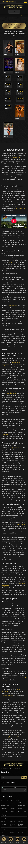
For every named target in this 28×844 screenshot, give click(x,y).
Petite (2, 824)
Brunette (20, 818)
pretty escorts (12, 306)
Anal (2, 832)
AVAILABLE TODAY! (21, 825)
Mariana (6, 136)
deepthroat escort (12, 737)
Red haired (3, 835)
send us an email (9, 750)
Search (24, 777)
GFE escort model (19, 524)
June (19, 86)
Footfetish (20, 811)
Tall (2, 815)
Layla (7, 94)
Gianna (19, 94)
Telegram (10, 842)
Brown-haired (13, 824)
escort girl (4, 181)
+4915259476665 (9, 2)
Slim (11, 808)
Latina (11, 832)
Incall (19, 815)
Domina (3, 818)
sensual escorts (11, 393)
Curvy (19, 808)
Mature (11, 821)
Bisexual (3, 801)
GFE (11, 811)
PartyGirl (20, 805)
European (3, 805)
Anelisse (19, 101)
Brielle (7, 101)
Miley (5, 54)
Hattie (17, 119)
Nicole (17, 72)
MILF (19, 829)
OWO (2, 808)
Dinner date (21, 801)
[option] (14, 789)
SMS (24, 842)
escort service (15, 157)
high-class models (16, 448)
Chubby (3, 829)
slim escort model (7, 619)
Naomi (7, 108)
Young (2, 811)
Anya (5, 72)
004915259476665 (7, 695)
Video (19, 821)
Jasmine (7, 86)
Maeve (17, 54)
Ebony (19, 832)
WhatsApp (4, 842)
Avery (19, 79)
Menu (16, 12)
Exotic (11, 829)
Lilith (7, 79)
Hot (11, 805)
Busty (11, 815)
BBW (2, 821)
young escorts (20, 208)
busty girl (12, 262)
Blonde (11, 818)
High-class (12, 801)
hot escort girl (7, 434)
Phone (17, 842)
